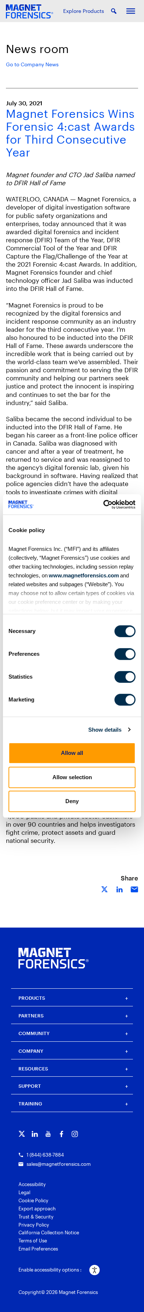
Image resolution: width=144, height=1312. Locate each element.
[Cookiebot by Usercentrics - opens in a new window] (104, 504)
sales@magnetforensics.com (59, 1164)
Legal (24, 1192)
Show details (104, 730)
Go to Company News (32, 64)
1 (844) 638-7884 (45, 1155)
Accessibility (32, 1184)
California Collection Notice (48, 1232)
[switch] (125, 654)
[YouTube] (48, 1134)
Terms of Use (32, 1241)
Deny (72, 801)
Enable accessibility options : (50, 1270)
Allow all (72, 753)
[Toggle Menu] (130, 11)
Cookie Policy (33, 1200)
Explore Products (83, 11)
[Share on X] (105, 889)
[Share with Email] (134, 889)
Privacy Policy (33, 1225)
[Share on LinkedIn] (119, 889)
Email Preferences (38, 1249)
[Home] (53, 958)
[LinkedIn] (35, 1134)
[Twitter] (21, 1134)
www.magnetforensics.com (83, 575)
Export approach (37, 1208)
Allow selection (72, 777)
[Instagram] (75, 1134)
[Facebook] (61, 1134)
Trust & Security (36, 1217)
